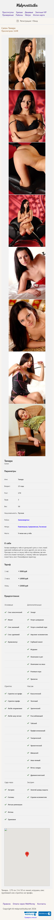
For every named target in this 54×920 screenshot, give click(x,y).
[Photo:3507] (27, 378)
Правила (7, 904)
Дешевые (29, 12)
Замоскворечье (23, 520)
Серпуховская (33, 527)
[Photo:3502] (27, 168)
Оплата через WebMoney (24, 904)
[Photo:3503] (27, 221)
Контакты (41, 904)
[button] (27, 854)
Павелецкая (22, 527)
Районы (19, 15)
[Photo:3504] (27, 64)
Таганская (42, 527)
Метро (28, 15)
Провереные (8, 15)
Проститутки (8, 12)
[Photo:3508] (27, 430)
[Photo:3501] (27, 116)
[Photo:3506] (27, 325)
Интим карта (39, 15)
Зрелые (19, 12)
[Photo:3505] (27, 273)
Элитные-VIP (41, 12)
